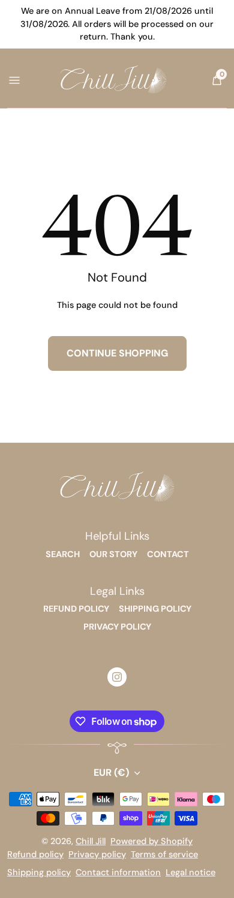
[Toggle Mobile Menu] (13, 79)
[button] (216, 80)
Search (63, 554)
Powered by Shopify (151, 841)
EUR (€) (111, 772)
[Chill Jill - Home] (113, 80)
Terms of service (164, 854)
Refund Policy (76, 608)
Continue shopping (117, 353)
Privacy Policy (117, 626)
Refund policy (35, 854)
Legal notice (190, 872)
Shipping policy (39, 872)
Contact (168, 554)
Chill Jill (91, 841)
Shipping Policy (155, 608)
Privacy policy (97, 854)
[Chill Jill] (117, 487)
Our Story (113, 554)
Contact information (118, 872)
